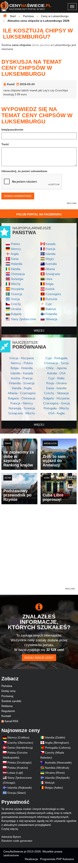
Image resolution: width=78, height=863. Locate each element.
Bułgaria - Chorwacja (21, 398)
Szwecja (16, 294)
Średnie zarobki (11, 701)
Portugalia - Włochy (56, 408)
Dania (14, 258)
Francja (50, 249)
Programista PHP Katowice (57, 859)
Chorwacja (18, 274)
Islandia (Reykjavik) (57, 777)
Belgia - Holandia (22, 368)
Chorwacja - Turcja (56, 363)
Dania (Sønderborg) (20, 747)
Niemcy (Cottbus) (18, 737)
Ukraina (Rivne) (55, 772)
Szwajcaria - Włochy (21, 413)
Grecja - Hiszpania (21, 358)
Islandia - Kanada (21, 373)
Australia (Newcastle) (58, 762)
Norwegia (17, 279)
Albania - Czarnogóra (21, 393)
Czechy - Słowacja (56, 393)
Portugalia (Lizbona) (58, 747)
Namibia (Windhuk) (57, 767)
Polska (15, 244)
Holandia (16, 263)
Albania (50, 269)
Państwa (6, 685)
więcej (39, 330)
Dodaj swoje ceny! (39, 657)
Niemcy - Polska (22, 363)
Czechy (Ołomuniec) (20, 742)
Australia (51, 263)
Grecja (15, 299)
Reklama (7, 706)
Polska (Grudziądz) (19, 762)
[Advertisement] (39, 548)
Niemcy (16, 249)
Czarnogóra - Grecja (56, 403)
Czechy (16, 304)
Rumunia (51, 299)
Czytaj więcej (9, 828)
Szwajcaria (52, 274)
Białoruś (50, 309)
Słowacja (51, 319)
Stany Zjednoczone (23, 319)
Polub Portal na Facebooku (39, 214)
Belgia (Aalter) (54, 787)
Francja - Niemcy (21, 403)
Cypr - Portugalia (56, 358)
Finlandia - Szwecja (21, 383)
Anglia (15, 253)
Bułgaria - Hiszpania (56, 398)
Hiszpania (17, 289)
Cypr (48, 304)
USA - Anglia (56, 413)
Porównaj (7, 696)
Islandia (50, 253)
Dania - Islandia (56, 388)
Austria (49, 289)
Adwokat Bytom (11, 836)
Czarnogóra (53, 294)
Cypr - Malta (56, 378)
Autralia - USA (56, 373)
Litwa (48, 279)
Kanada (50, 244)
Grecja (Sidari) (16, 792)
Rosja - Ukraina (56, 383)
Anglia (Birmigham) (57, 742)
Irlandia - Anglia (22, 388)
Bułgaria (16, 314)
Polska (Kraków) (17, 767)
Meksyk (50, 782)
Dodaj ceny (8, 690)
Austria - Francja (21, 378)
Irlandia (15, 269)
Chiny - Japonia (56, 368)
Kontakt (6, 716)
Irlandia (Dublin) (55, 737)
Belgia (49, 284)
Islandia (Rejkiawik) (19, 787)
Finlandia (51, 314)
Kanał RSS (11, 721)
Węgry (49, 258)
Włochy (16, 284)
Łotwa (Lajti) (15, 772)
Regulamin (8, 711)
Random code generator (16, 840)
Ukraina (16, 309)
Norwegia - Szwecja (22, 408)
